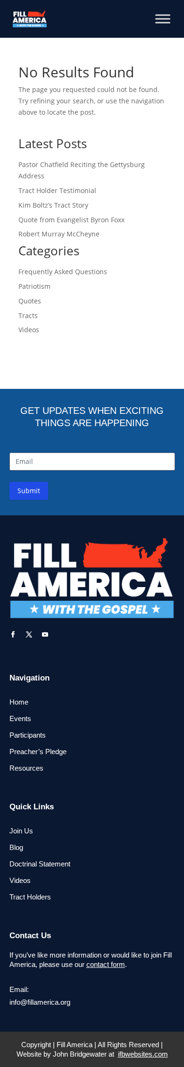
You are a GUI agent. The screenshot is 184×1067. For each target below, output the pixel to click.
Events (20, 718)
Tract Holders (30, 897)
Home (18, 702)
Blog (16, 847)
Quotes (29, 300)
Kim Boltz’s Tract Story (53, 205)
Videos (28, 329)
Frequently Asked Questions (62, 271)
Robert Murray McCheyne (59, 233)
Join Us (21, 831)
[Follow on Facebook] (13, 635)
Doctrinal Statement (39, 864)
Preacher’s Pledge (38, 752)
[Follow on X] (29, 635)
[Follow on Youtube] (45, 635)
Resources (26, 768)
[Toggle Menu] (162, 18)
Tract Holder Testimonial (57, 190)
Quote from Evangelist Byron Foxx (71, 219)
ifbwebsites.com (143, 1054)
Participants (27, 735)
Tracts (28, 315)
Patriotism (34, 286)
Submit (28, 490)
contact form (105, 964)
